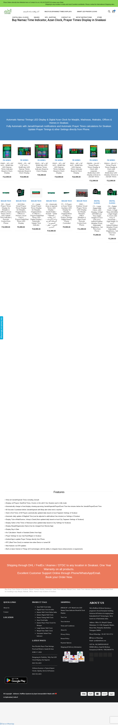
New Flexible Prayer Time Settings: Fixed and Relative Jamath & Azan (43, 647)
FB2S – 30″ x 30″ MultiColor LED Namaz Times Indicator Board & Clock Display (41, 167)
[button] (96, 638)
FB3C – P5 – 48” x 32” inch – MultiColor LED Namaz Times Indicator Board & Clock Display (24, 168)
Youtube (101, 655)
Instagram (105, 655)
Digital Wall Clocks (20, 17)
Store (99, 17)
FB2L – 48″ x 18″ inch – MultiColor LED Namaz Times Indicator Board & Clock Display (76, 168)
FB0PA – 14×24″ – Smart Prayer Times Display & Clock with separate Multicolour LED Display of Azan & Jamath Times (94, 170)
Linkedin (110, 655)
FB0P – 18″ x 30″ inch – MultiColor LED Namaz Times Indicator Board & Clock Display (7, 168)
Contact (5, 612)
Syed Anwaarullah (40, 694)
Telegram (91, 659)
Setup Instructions (84, 17)
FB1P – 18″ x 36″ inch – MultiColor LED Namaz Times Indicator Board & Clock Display (59, 168)
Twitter (96, 655)
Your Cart (64, 617)
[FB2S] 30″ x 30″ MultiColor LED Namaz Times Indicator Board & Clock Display (73, 610)
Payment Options (66, 643)
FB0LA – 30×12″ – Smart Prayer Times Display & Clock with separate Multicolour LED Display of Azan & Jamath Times (111, 170)
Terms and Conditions (67, 626)
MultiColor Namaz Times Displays (58, 11)
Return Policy (65, 638)
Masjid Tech (6, 201)
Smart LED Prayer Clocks (87, 11)
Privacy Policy (65, 634)
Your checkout (65, 621)
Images (36, 17)
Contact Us (66, 17)
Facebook (91, 655)
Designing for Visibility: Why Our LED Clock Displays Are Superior (44, 658)
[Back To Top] (111, 717)
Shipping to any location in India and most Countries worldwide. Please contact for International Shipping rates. (80, 4)
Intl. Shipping (50, 17)
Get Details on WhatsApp (1, 327)
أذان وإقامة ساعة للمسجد (31, 11)
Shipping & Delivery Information (71, 647)
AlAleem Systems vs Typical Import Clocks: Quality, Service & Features (43, 669)
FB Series (7, 160)
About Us (6, 608)
